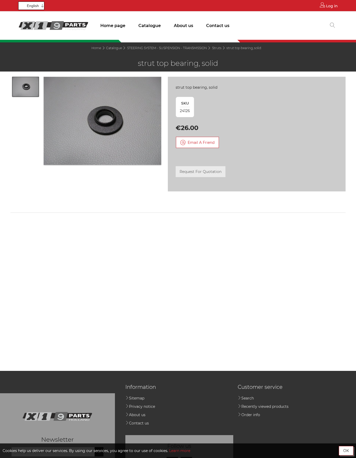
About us (183, 25)
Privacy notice (142, 406)
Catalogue (149, 25)
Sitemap (136, 398)
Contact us (217, 25)
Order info (250, 414)
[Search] (332, 25)
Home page (112, 25)
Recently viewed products (265, 406)
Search (247, 398)
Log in (331, 6)
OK (346, 450)
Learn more (179, 450)
